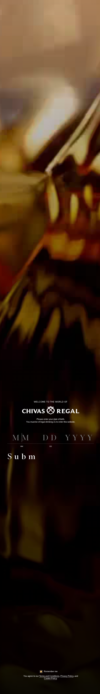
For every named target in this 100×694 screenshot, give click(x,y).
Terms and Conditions (49, 676)
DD (50, 446)
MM (21, 446)
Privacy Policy (66, 676)
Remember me (51, 671)
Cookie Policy (50, 678)
